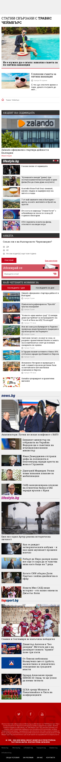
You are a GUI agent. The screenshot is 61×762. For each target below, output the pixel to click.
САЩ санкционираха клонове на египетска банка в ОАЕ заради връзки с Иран (40, 488)
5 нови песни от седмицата (34, 166)
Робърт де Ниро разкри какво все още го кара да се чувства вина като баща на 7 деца (40, 562)
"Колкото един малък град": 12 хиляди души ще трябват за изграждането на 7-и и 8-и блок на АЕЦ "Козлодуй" (39, 317)
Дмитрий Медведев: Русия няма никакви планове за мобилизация (38, 473)
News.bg (4, 748)
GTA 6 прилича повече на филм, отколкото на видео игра (36, 223)
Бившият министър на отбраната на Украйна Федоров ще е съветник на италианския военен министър (38, 445)
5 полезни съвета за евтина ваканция (43, 75)
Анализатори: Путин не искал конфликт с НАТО (29, 434)
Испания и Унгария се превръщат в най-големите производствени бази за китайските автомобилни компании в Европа (38, 366)
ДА (7, 247)
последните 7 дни (16, 288)
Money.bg (16, 748)
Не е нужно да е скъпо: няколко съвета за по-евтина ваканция (30, 63)
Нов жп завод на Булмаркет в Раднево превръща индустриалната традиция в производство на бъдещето (40, 329)
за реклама (28, 758)
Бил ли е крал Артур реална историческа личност (26, 538)
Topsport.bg (41, 748)
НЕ (7, 250)
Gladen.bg (53, 748)
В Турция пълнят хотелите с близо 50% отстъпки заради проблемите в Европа (40, 352)
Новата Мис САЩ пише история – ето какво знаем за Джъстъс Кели (40, 590)
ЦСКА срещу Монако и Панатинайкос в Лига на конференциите (37, 692)
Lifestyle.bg (28, 748)
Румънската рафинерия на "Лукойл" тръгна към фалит (38, 305)
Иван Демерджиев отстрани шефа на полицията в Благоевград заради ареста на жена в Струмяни (40, 460)
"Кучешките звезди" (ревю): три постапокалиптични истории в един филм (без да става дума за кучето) (39, 179)
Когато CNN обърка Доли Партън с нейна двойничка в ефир (40, 576)
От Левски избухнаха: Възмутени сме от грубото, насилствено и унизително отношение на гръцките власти (39, 664)
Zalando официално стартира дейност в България (25, 151)
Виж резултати (51, 261)
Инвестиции (6, 156)
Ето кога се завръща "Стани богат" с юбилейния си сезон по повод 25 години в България (38, 213)
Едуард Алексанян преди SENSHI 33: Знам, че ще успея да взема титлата (40, 678)
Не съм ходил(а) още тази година (21, 253)
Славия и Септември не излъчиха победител (28, 638)
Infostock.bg (6, 753)
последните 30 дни (45, 288)
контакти (50, 758)
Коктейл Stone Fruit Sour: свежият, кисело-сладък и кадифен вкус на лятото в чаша (37, 190)
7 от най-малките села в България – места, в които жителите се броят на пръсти (38, 202)
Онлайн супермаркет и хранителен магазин (37, 379)
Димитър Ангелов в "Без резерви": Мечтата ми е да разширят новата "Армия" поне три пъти (38, 648)
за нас (40, 758)
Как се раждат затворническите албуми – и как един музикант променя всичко (40, 548)
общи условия (12, 758)
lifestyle (10, 161)
